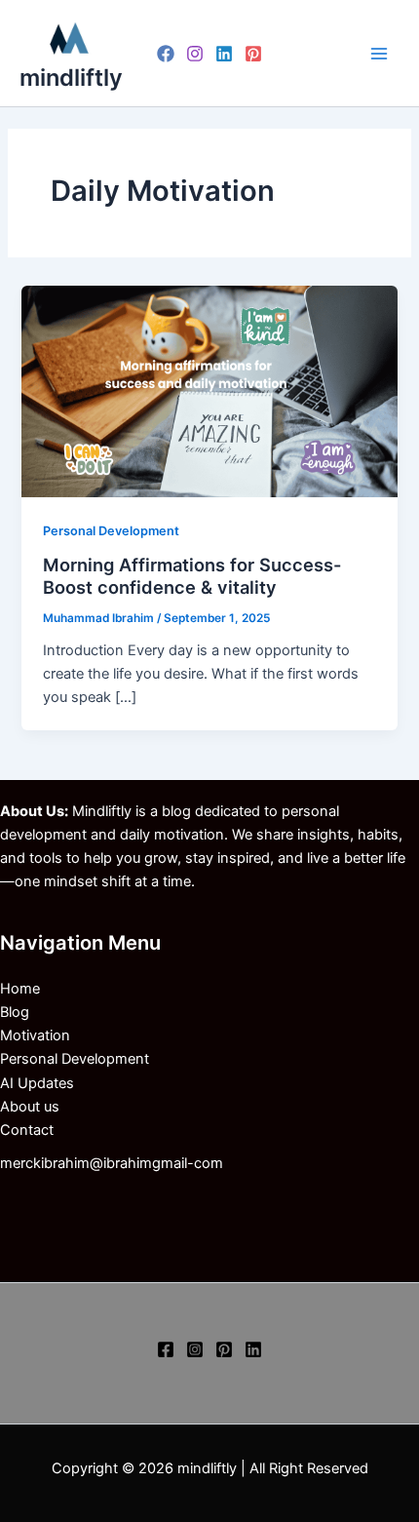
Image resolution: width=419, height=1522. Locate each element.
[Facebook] (165, 53)
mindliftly (71, 77)
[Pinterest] (253, 53)
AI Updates (37, 1083)
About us (29, 1106)
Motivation (35, 1035)
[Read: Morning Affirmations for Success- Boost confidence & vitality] (209, 391)
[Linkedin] (224, 53)
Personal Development (111, 531)
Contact (27, 1130)
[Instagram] (195, 53)
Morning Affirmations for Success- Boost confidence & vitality (192, 576)
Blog (14, 1012)
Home (20, 988)
